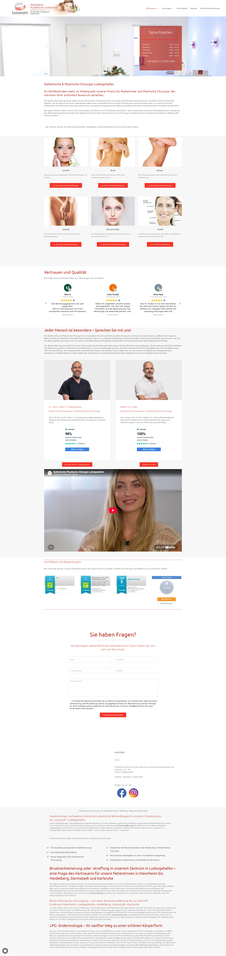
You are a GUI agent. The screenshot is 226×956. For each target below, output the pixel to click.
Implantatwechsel (119, 915)
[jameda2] (95, 576)
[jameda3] (131, 576)
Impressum (133, 811)
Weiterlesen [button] (67, 315)
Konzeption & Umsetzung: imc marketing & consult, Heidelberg (104, 811)
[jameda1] (59, 576)
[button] (113, 126)
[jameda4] (167, 576)
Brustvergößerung (125, 825)
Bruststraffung (97, 893)
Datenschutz (143, 811)
